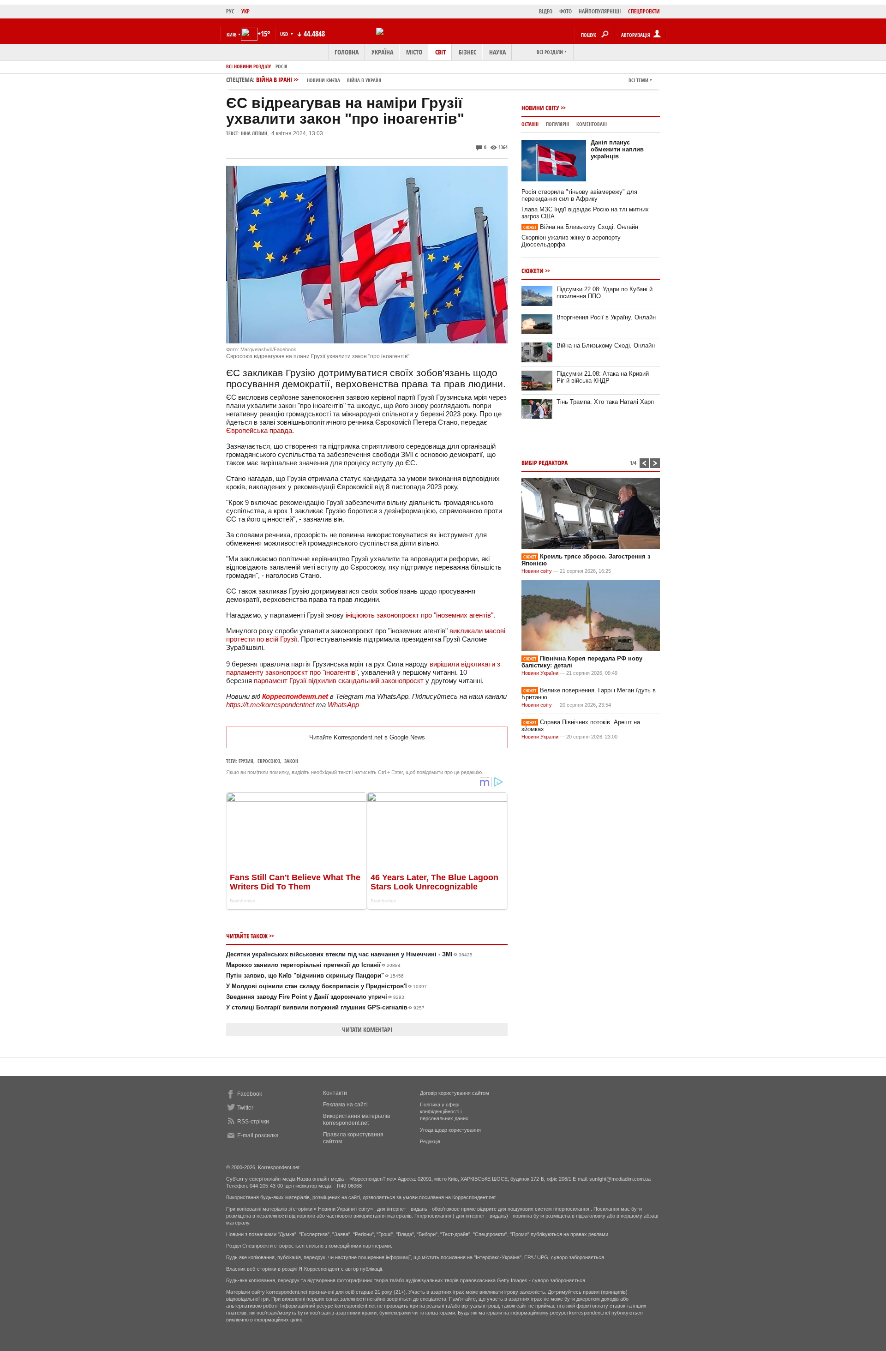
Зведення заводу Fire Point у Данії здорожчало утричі (315, 996)
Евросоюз (268, 760)
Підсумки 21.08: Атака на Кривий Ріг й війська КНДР (603, 377)
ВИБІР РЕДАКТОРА (544, 462)
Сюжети (532, 270)
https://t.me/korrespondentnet (270, 705)
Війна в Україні (364, 80)
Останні (530, 123)
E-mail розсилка (258, 1135)
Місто (414, 52)
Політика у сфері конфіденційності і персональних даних (444, 1111)
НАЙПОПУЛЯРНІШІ (600, 11)
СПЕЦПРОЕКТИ (644, 11)
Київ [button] (232, 34)
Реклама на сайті (345, 1104)
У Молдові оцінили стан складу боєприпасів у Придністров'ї (326, 986)
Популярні (557, 123)
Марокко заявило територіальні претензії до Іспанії (313, 964)
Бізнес (467, 52)
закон (291, 760)
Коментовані (591, 123)
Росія (281, 66)
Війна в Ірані (318, 79)
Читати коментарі (367, 1029)
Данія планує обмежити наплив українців (617, 149)
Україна (382, 52)
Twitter (245, 1108)
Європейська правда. (260, 430)
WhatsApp (343, 705)
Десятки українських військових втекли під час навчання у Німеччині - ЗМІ (349, 954)
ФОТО (565, 11)
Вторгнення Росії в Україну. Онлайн (606, 317)
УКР (245, 11)
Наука (497, 52)
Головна (347, 52)
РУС (230, 11)
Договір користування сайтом (454, 1093)
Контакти (335, 1093)
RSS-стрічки (253, 1121)
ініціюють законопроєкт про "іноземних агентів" (419, 615)
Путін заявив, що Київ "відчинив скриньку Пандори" (315, 975)
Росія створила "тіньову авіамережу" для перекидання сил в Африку (579, 195)
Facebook (249, 1094)
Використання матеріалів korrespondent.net (356, 1119)
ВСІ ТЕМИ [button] (638, 80)
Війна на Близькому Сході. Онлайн (580, 226)
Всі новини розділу (248, 66)
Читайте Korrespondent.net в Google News (367, 737)
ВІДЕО (545, 11)
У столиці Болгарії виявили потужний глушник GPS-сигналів (325, 1007)
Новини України (539, 673)
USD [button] (284, 33)
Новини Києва (323, 80)
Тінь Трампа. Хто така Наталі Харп (605, 401)
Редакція (430, 1141)
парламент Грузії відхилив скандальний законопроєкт (339, 681)
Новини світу (540, 107)
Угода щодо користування (450, 1130)
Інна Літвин (254, 133)
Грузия (246, 760)
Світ (440, 52)
